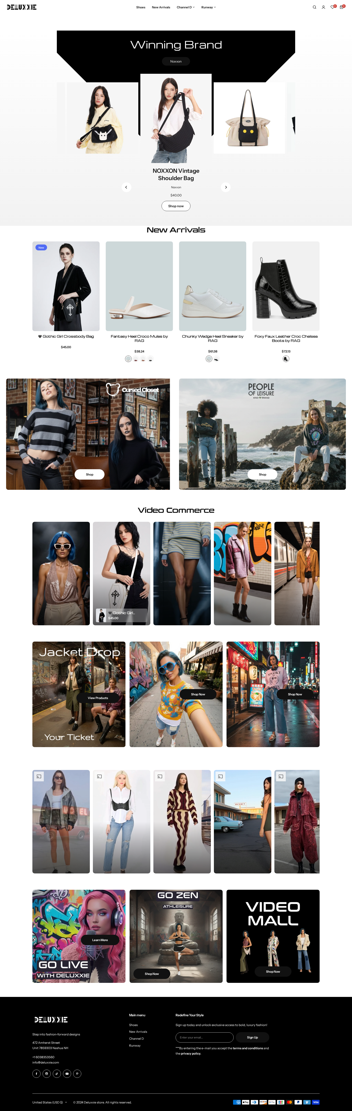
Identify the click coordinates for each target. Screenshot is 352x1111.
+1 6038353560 (43, 1057)
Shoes (133, 1025)
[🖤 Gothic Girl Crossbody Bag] (66, 286)
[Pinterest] (77, 1074)
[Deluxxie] (21, 7)
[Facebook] (36, 1074)
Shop (89, 474)
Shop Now (198, 694)
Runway (135, 1045)
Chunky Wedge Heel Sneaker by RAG (212, 338)
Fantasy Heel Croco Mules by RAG (139, 338)
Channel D (136, 1039)
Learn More (100, 940)
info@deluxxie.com (45, 1062)
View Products (98, 698)
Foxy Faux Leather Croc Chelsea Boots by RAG (286, 338)
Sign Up (252, 1037)
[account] (323, 7)
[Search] (314, 7)
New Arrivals (138, 1032)
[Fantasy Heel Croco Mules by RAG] (139, 286)
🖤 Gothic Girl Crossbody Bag (66, 336)
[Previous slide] (126, 187)
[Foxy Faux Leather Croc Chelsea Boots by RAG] (286, 286)
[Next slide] (226, 187)
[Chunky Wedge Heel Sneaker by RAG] (212, 286)
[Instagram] (47, 1074)
